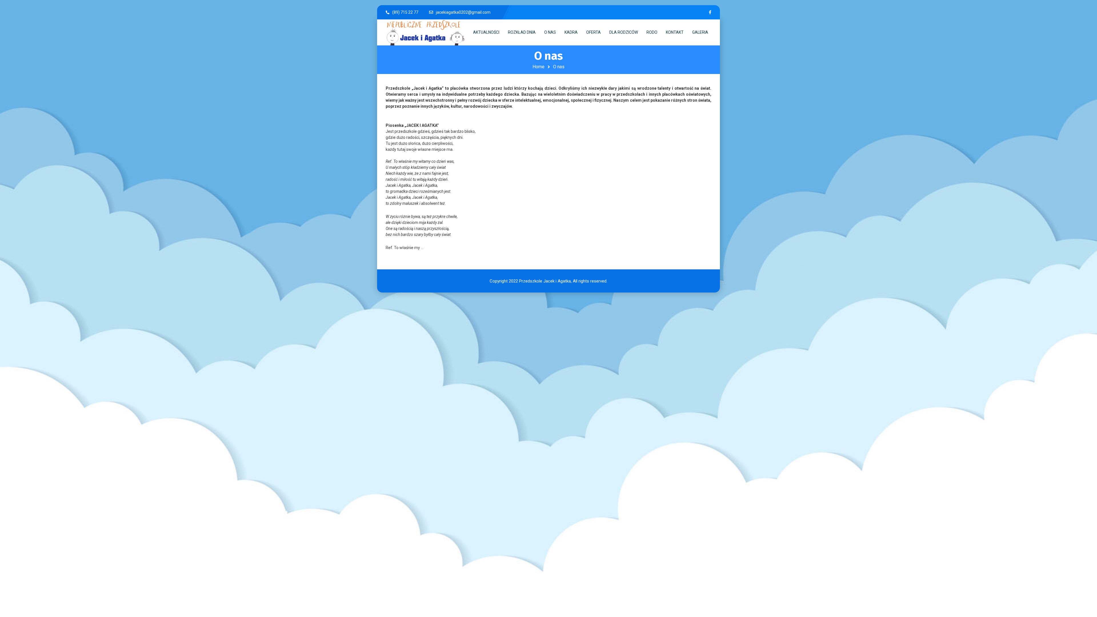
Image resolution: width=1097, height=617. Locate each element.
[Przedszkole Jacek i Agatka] (426, 32)
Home (539, 66)
